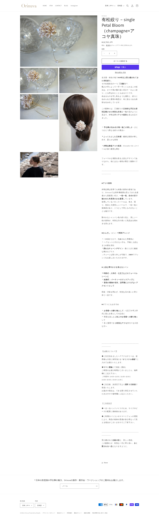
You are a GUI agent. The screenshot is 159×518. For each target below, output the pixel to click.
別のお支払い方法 (120, 72)
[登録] (96, 486)
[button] (127, 5)
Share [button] (106, 463)
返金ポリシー (61, 513)
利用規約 (69, 513)
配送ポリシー (78, 513)
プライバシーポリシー (49, 513)
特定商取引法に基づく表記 (100, 513)
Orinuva (26, 513)
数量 (103, 49)
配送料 (108, 45)
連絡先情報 (87, 513)
